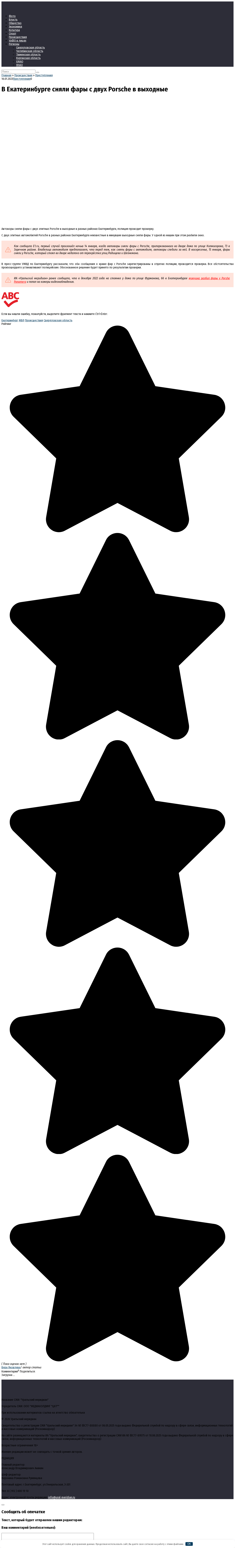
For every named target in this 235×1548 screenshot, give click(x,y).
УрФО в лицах (17, 40)
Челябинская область (29, 51)
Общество (15, 23)
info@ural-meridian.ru (61, 1497)
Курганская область (28, 58)
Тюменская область (28, 54)
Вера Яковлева (10, 1367)
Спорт (12, 33)
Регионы (14, 44)
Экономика (15, 26)
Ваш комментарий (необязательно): (28, 1528)
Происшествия (18, 37)
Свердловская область (30, 47)
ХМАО (19, 61)
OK (189, 1543)
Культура (14, 30)
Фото (12, 16)
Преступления (21, 79)
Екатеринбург (9, 320)
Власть (13, 19)
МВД (21, 320)
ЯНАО (19, 65)
